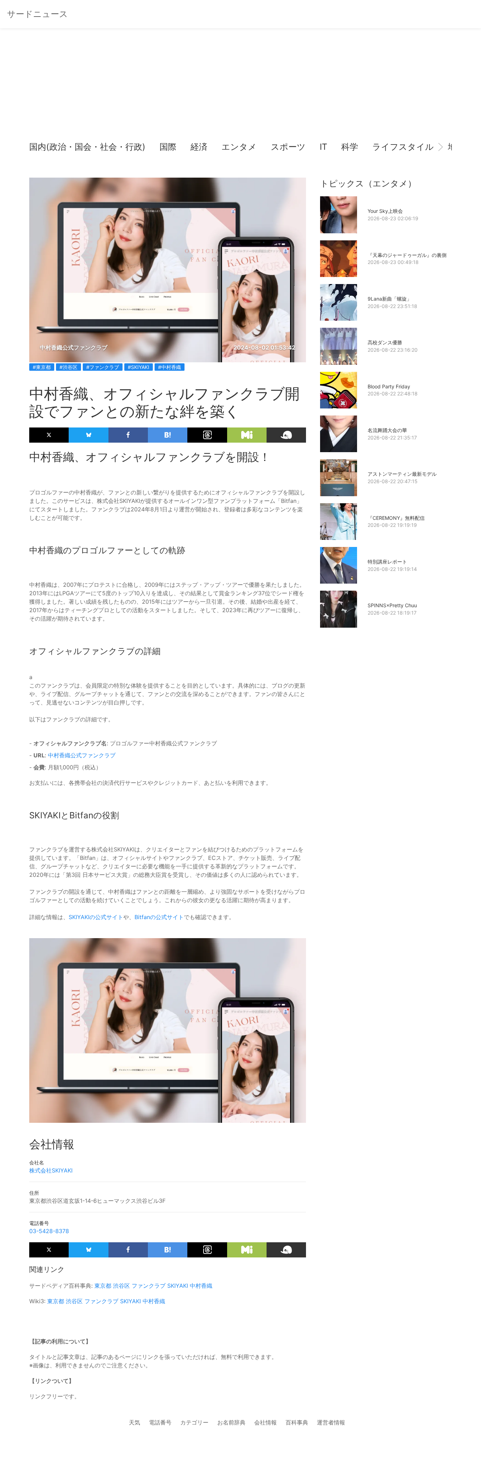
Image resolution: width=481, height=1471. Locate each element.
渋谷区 (121, 1285)
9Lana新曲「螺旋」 (390, 299)
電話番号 (160, 1422)
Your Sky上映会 (385, 211)
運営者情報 (331, 1422)
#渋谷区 (68, 367)
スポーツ (288, 147)
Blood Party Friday (389, 386)
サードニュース (37, 14)
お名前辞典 (231, 1422)
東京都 (102, 1285)
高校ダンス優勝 (385, 342)
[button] (40, 147)
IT (323, 147)
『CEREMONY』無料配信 (396, 518)
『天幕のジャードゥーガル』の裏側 (407, 255)
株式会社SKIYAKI (51, 1170)
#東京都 (42, 367)
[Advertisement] (240, 84)
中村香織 (201, 1285)
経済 (198, 147)
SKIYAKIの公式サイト (96, 917)
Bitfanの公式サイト (159, 917)
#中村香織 (169, 367)
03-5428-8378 (49, 1231)
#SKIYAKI (138, 367)
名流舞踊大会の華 (387, 430)
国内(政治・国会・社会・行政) (87, 147)
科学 (349, 147)
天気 (134, 1422)
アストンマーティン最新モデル (402, 474)
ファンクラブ (148, 1285)
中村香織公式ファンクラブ (81, 755)
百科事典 (297, 1422)
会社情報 (265, 1422)
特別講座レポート (387, 562)
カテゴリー (194, 1422)
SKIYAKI (177, 1285)
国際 (168, 147)
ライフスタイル (403, 147)
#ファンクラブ (102, 367)
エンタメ (239, 147)
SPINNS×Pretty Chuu (392, 605)
